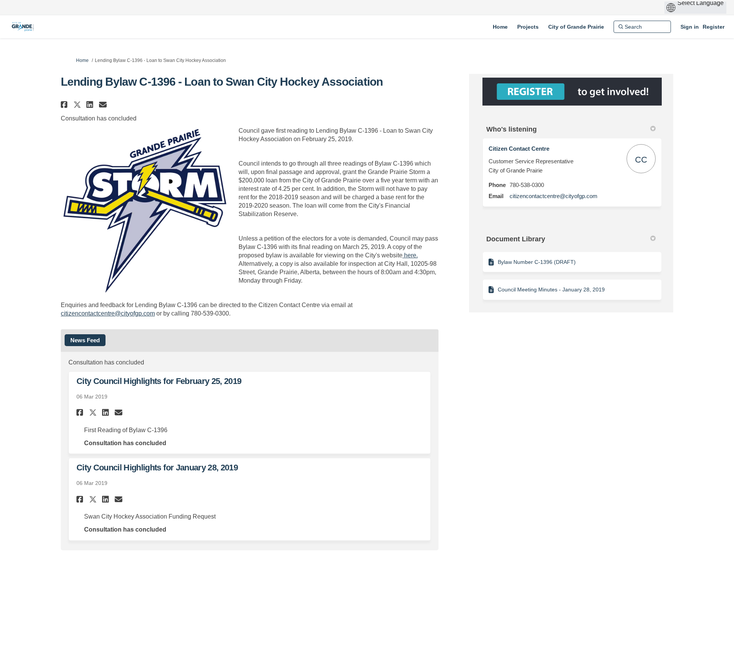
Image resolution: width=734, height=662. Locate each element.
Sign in (689, 27)
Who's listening (511, 129)
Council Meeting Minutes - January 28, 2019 (551, 289)
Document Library (515, 239)
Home (82, 60)
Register (713, 27)
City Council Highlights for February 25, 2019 (158, 381)
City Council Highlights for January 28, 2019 (157, 467)
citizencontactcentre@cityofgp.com (108, 313)
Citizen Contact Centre (519, 148)
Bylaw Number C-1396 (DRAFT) (537, 262)
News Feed (85, 340)
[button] (65, 105)
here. (410, 255)
